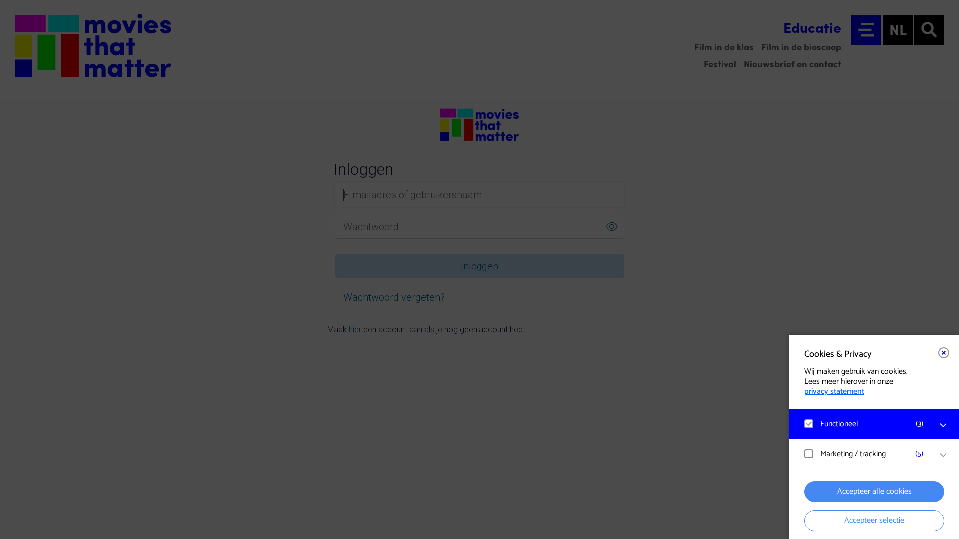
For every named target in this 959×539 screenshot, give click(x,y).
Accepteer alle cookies (874, 491)
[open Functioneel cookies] (943, 425)
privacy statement (834, 391)
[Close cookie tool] (943, 352)
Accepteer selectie (874, 520)
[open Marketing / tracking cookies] (943, 455)
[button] (864, 424)
